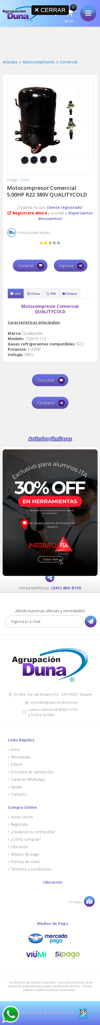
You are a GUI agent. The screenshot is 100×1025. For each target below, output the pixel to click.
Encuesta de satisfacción (32, 772)
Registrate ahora (30, 212)
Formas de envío (25, 862)
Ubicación (19, 847)
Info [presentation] (17, 294)
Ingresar (66, 265)
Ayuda (16, 787)
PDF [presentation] (53, 294)
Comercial (68, 61)
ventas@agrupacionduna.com (54, 702)
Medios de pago (25, 854)
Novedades (21, 757)
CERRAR (52, 10)
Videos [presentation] (72, 294)
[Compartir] (49, 577)
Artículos (10, 61)
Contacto (19, 794)
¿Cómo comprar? (26, 839)
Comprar (26, 265)
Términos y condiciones (31, 869)
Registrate (19, 824)
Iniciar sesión (22, 817)
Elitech (16, 764)
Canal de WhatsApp (28, 779)
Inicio (15, 750)
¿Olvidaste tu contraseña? (33, 832)
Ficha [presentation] (35, 294)
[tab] (16, 293)
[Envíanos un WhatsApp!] (10, 1014)
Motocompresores (38, 61)
